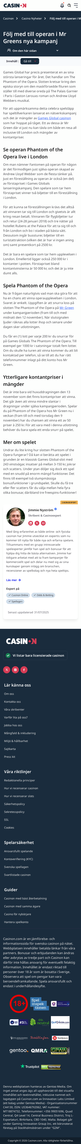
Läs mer (11, 580)
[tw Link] (37, 523)
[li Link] (30, 523)
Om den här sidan (25, 51)
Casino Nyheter (32, 18)
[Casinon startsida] (31, 5)
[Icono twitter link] (6, 669)
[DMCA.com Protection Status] (51, 1067)
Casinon (8, 18)
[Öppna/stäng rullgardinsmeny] (76, 5)
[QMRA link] (39, 1051)
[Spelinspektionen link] (39, 1004)
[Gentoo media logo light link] (19, 1051)
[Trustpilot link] (29, 1066)
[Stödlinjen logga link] (39, 1038)
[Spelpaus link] (60, 1039)
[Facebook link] (24, 669)
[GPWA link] (60, 1051)
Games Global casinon (54, 118)
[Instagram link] (15, 669)
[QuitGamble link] (60, 1023)
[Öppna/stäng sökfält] (69, 5)
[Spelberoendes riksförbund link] (19, 1039)
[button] (76, 5)
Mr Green (67, 308)
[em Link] (43, 523)
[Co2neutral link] (39, 1022)
